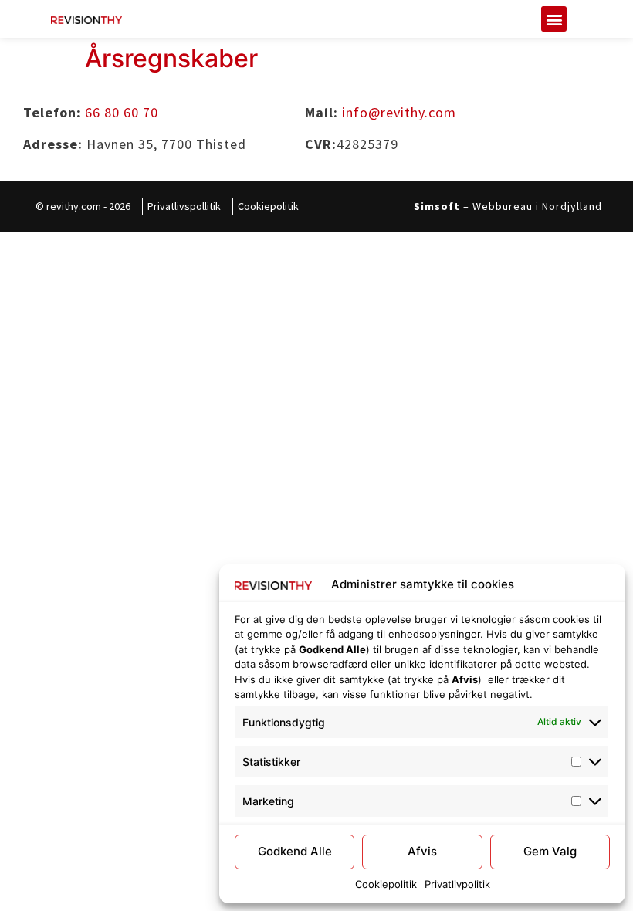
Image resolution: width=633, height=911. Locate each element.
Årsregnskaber (171, 58)
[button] (554, 19)
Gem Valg (550, 851)
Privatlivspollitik (184, 206)
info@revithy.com (399, 112)
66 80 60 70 (121, 112)
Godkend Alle (295, 851)
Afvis (422, 851)
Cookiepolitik (386, 884)
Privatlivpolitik (457, 884)
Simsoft (437, 206)
